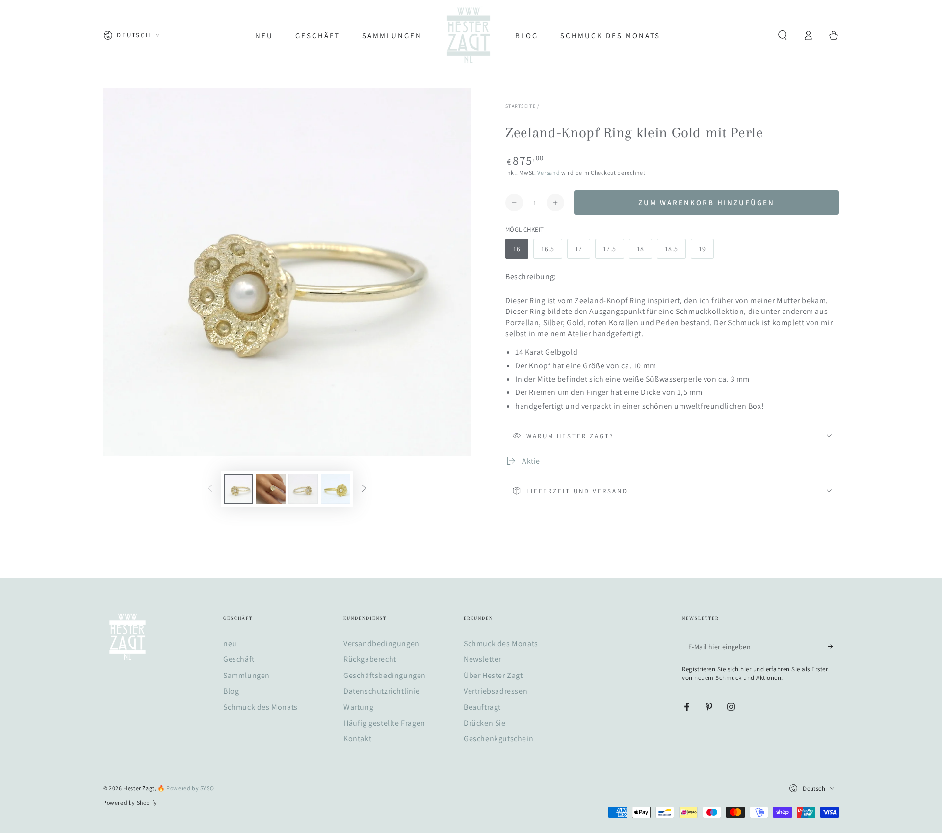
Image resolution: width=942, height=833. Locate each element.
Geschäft (239, 659)
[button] (782, 35)
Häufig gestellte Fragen (384, 723)
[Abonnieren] (833, 646)
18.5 (671, 248)
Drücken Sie (485, 723)
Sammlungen (246, 675)
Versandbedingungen (381, 643)
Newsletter (482, 659)
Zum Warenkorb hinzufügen (706, 202)
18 (640, 248)
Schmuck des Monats (260, 707)
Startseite (520, 106)
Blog (231, 691)
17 (578, 248)
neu (230, 643)
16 (517, 248)
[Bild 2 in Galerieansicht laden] (271, 489)
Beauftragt (482, 707)
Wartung (358, 707)
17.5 (609, 248)
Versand (548, 172)
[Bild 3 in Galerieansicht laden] (303, 489)
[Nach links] (210, 489)
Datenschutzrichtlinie (381, 691)
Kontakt (357, 738)
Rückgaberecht (369, 659)
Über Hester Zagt (493, 675)
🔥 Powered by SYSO (185, 788)
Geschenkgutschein (498, 738)
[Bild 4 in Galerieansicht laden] (335, 489)
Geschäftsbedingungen (384, 675)
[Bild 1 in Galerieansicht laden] (238, 489)
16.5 (547, 248)
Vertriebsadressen (495, 691)
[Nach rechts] (364, 489)
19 (702, 248)
